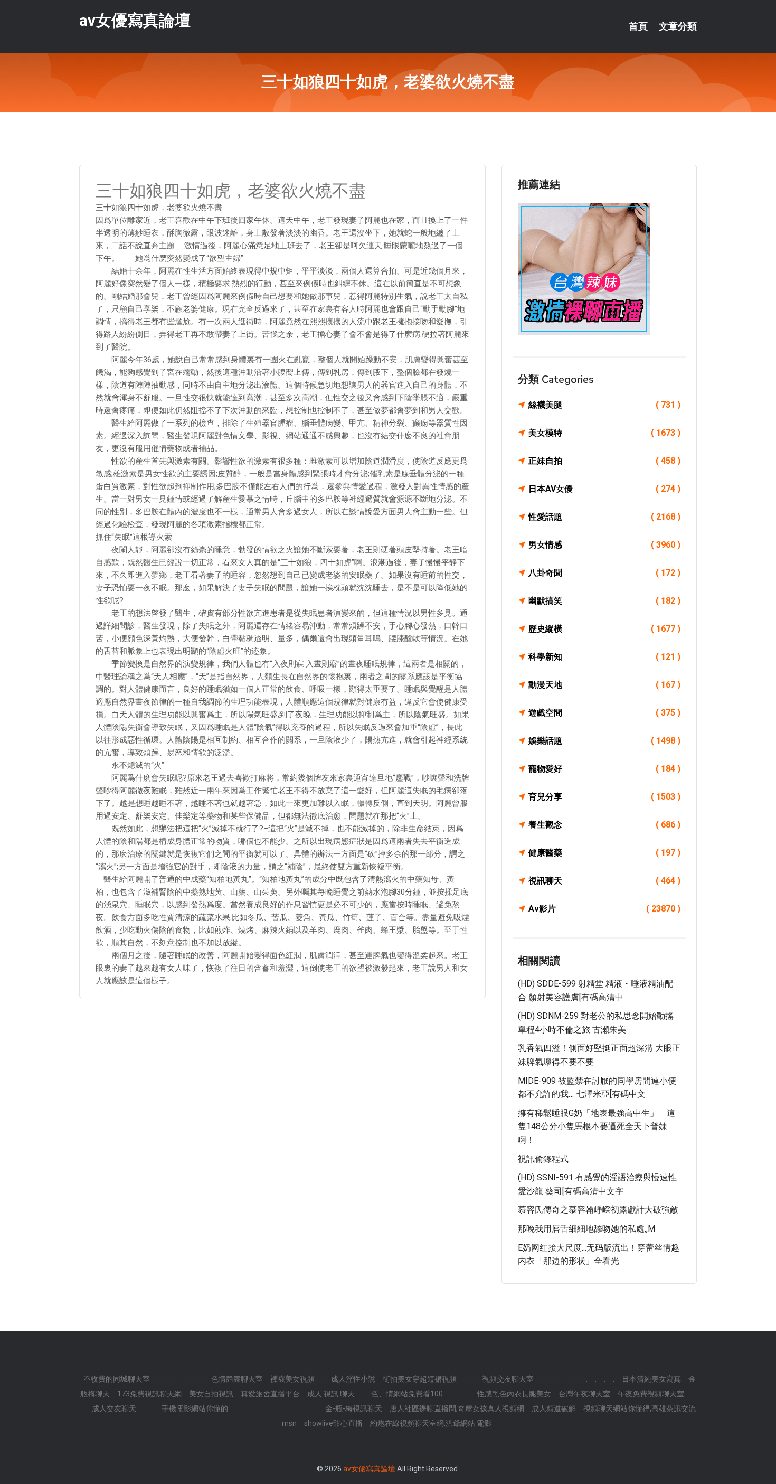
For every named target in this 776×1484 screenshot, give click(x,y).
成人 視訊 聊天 (331, 1393)
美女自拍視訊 (211, 1393)
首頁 (638, 26)
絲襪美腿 (604, 405)
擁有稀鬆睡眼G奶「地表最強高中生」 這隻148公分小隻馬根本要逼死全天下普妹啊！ (596, 1126)
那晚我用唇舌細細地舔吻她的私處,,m (586, 1229)
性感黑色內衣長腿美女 (514, 1393)
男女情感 (604, 545)
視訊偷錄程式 (543, 1159)
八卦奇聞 (604, 573)
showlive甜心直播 (333, 1423)
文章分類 (678, 26)
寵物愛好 (604, 769)
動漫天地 (604, 685)
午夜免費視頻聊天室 (651, 1393)
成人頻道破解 (554, 1408)
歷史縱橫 (604, 629)
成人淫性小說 (353, 1379)
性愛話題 (604, 517)
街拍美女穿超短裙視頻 (420, 1379)
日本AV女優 (604, 489)
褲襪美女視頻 (292, 1379)
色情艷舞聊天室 (237, 1379)
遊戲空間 (604, 713)
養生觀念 (604, 825)
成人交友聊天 (114, 1408)
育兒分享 (604, 797)
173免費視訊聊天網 (149, 1393)
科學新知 (604, 657)
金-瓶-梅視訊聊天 (353, 1408)
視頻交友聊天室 (508, 1379)
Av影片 (604, 909)
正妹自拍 (604, 461)
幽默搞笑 (604, 601)
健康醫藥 (604, 853)
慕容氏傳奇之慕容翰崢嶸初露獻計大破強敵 (598, 1210)
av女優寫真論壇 (135, 20)
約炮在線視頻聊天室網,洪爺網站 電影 (430, 1423)
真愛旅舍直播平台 (270, 1393)
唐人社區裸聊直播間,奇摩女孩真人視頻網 (457, 1408)
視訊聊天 (604, 881)
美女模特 (604, 433)
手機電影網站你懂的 (195, 1408)
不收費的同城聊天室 (116, 1379)
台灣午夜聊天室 (584, 1393)
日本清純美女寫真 (651, 1379)
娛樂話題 (604, 741)
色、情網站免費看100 (407, 1393)
